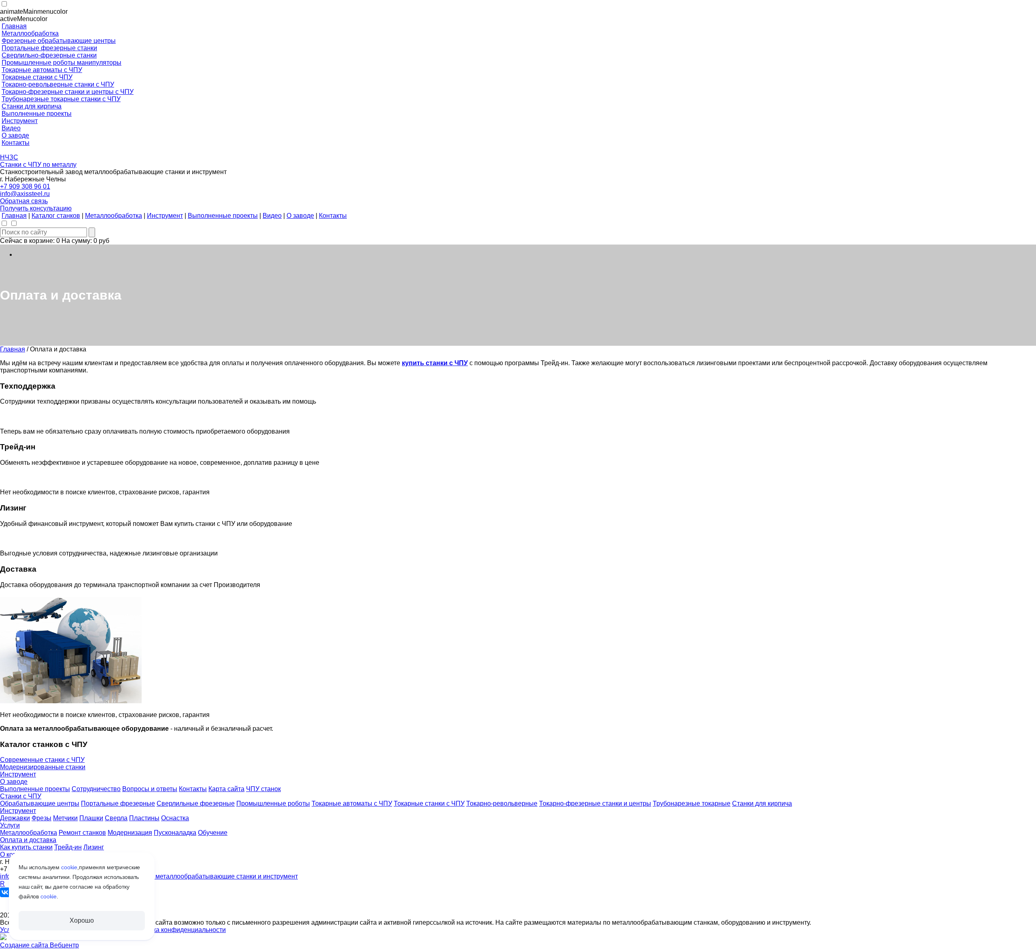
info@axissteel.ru (25, 193)
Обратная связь (24, 201)
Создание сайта (25, 945)
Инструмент (18, 774)
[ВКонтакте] (5, 892)
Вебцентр (64, 945)
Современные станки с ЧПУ (42, 759)
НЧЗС (9, 157)
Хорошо (81, 920)
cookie (69, 867)
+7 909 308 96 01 (25, 186)
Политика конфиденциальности (178, 929)
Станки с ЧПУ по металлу (38, 164)
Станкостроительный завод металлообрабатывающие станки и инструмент (184, 876)
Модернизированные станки (42, 767)
